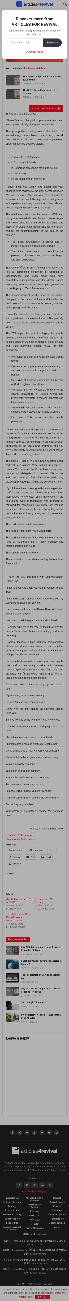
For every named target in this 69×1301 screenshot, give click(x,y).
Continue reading (34, 51)
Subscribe (52, 42)
